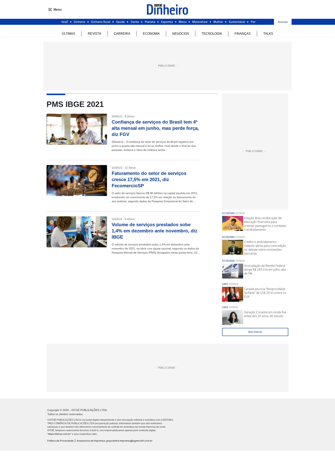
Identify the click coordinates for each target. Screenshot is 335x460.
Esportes (167, 21)
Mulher (218, 21)
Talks (268, 33)
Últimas (68, 33)
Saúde (120, 21)
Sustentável (237, 21)
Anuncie (283, 21)
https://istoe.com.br (59, 433)
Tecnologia (212, 33)
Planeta (150, 21)
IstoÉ (64, 21)
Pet (253, 21)
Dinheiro (79, 21)
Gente (135, 21)
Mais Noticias (255, 332)
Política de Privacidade (60, 440)
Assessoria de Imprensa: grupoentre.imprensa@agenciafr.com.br (115, 440)
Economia (151, 33)
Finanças (243, 33)
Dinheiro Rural (100, 21)
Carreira (122, 33)
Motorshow (200, 21)
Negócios (180, 33)
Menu (182, 21)
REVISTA (94, 33)
